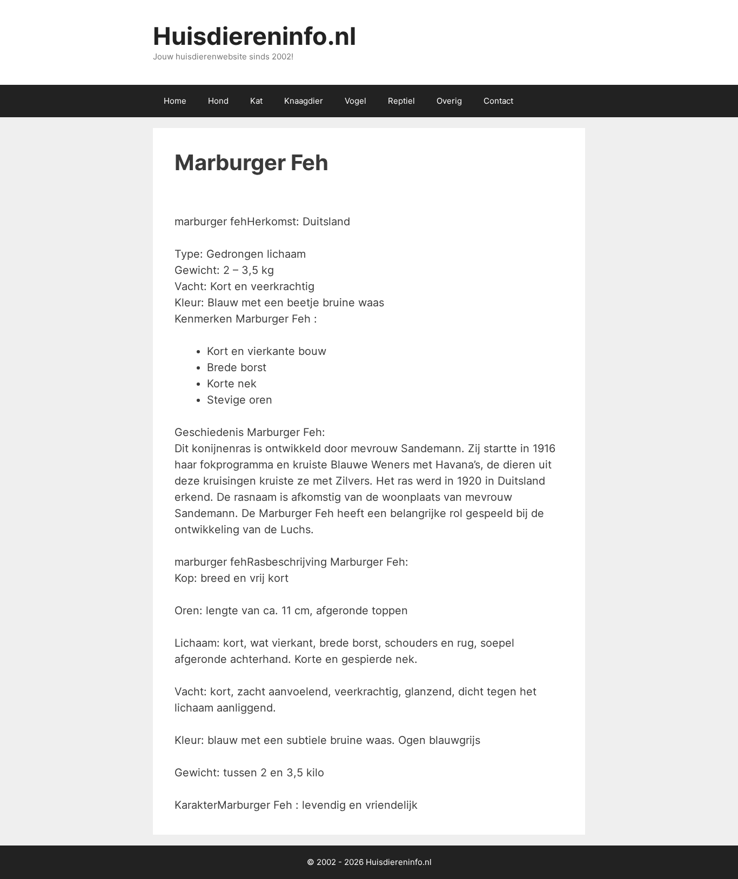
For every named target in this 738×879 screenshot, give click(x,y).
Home (175, 101)
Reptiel (401, 101)
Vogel (355, 101)
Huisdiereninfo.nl (254, 36)
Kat (256, 101)
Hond (218, 101)
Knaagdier (303, 101)
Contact (498, 101)
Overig (449, 101)
